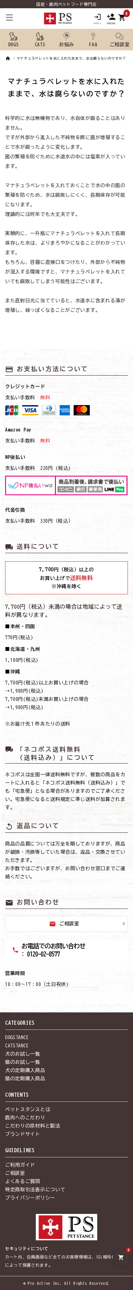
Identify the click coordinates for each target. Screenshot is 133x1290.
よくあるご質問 (22, 1181)
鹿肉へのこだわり (25, 1117)
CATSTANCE (17, 1045)
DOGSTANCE (17, 1037)
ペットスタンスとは (27, 1109)
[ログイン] (97, 18)
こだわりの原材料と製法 (32, 1125)
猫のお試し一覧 (22, 1062)
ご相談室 (64, 924)
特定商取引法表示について (35, 1189)
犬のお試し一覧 (22, 1053)
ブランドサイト (22, 1134)
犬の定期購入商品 (25, 1070)
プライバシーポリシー (30, 1197)
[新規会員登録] (111, 18)
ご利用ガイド (20, 1165)
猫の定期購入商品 (25, 1078)
